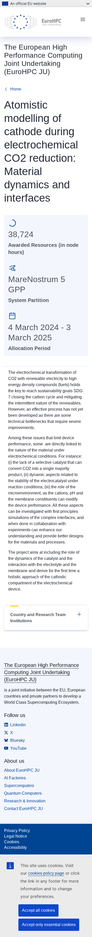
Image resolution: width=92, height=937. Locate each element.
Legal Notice (15, 836)
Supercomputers (19, 785)
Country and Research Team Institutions (38, 617)
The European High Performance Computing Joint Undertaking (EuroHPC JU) (41, 672)
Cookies (11, 842)
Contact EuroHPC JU (23, 808)
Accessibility (15, 847)
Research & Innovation (24, 801)
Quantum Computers (23, 793)
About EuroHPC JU (22, 770)
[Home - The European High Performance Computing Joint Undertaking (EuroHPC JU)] (40, 22)
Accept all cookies (38, 910)
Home (15, 89)
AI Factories (15, 778)
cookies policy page (46, 873)
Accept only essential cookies (49, 924)
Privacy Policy (17, 830)
